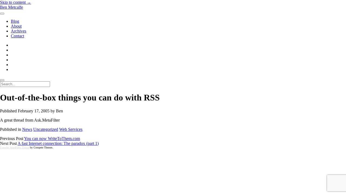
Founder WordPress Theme (14, 147)
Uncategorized (45, 129)
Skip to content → (15, 2)
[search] (2, 80)
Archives (18, 31)
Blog (15, 21)
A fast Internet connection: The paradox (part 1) (58, 143)
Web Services (70, 129)
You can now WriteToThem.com (52, 138)
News (27, 129)
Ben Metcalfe (11, 7)
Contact (17, 36)
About (16, 26)
